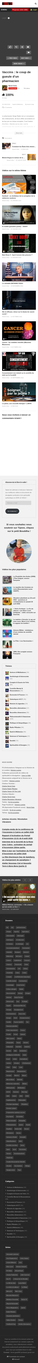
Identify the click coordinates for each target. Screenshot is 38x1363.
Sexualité (23, 1137)
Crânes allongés (11, 989)
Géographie (9, 1042)
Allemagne (20, 936)
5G (7, 927)
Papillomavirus (10, 1100)
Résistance (9, 1133)
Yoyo (19, 1170)
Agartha (16, 931)
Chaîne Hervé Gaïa (8, 786)
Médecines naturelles (12, 1083)
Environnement (11, 1014)
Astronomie (25, 948)
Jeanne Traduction (12, 1275)
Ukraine (8, 1166)
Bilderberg (9, 956)
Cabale (27, 956)
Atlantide (9, 952)
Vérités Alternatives (24, 1324)
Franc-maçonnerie (12, 1030)
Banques (17, 952)
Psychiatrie (9, 1116)
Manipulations (21, 1071)
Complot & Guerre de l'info (19, 682)
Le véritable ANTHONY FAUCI (12, 283)
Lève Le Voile (26, 775)
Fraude (8, 1034)
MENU (5, 10)
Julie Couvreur (25, 1275)
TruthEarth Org (10, 1324)
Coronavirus (23, 981)
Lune (20, 1067)
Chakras (9, 964)
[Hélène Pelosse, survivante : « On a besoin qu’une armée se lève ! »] (19, 893)
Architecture (20, 940)
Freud (15, 1034)
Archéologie (19, 944)
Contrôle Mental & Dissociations (18, 1197)
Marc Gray (18, 1291)
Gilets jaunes (10, 1038)
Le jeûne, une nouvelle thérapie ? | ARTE (16, 403)
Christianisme (10, 968)
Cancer (8, 960)
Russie (26, 1129)
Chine (26, 964)
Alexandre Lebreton (12, 1254)
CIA (19, 968)
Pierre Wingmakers (12, 1308)
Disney (20, 993)
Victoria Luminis (16, 770)
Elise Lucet (9, 1266)
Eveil (15, 1018)
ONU (21, 1096)
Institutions (23, 1051)
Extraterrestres (24, 1018)
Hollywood (9, 1046)
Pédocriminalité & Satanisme (20, 716)
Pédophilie (22, 1120)
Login (34, 10)
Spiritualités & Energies (18, 745)
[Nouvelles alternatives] (7, 709)
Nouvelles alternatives (18, 708)
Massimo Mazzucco (12, 1295)
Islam (24, 1055)
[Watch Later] (28, 47)
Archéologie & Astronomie (19, 676)
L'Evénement (26, 1063)
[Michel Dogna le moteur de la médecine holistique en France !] (19, 159)
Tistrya (20, 1320)
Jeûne (15, 1059)
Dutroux (8, 997)
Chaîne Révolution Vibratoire (11, 799)
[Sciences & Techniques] (7, 737)
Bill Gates (19, 956)
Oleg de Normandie (12, 1303)
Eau (18, 1001)
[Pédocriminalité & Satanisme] (7, 718)
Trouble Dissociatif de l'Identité (15, 1162)
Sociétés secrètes (11, 1145)
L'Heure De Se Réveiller (21, 1279)
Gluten (19, 1038)
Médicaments (10, 1088)
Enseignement (18, 1009)
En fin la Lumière (15, 810)
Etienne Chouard (21, 1266)
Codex (24, 973)
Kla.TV (8, 1279)
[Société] (7, 741)
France (23, 1030)
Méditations (21, 1088)
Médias (24, 1083)
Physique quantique (12, 1104)
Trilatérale (9, 1157)
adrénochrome (21, 927)
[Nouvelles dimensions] (7, 713)
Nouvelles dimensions (18, 712)
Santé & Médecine (17, 104)
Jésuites (16, 1063)
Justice (8, 1063)
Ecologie (24, 1001)
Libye (8, 1067)
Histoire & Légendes (17, 703)
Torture (8, 1153)
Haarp (18, 1042)
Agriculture (25, 931)
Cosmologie (10, 985)
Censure (27, 960)
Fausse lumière (18, 1022)
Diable (21, 989)
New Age (24, 1092)
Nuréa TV (24, 1299)
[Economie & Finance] (7, 695)
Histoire (25, 1042)
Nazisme (16, 1092)
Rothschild (18, 1129)
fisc (27, 1022)
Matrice (16, 1075)
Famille (8, 1022)
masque (8, 1075)
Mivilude (19, 1079)
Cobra (17, 973)
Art (27, 944)
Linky (14, 1067)
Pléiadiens (24, 1104)
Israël (8, 1059)
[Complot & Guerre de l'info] (7, 684)
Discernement (10, 993)
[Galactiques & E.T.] (7, 700)
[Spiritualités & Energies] (7, 746)
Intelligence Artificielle (13, 1055)
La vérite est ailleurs (12, 1287)
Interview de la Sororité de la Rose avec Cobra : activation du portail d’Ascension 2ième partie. (17, 845)
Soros (22, 1145)
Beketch (26, 952)
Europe (8, 1018)
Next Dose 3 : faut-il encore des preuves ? (17, 255)
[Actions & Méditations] (7, 673)
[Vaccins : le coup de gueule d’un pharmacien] (19, 184)
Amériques (9, 940)
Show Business (11, 1141)
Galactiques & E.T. (16, 699)
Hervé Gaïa (30, 807)
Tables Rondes (10, 1320)
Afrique (8, 931)
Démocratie (10, 1001)
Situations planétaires (13, 1316)
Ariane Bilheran (11, 1262)
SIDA (20, 1141)
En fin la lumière (13, 802)
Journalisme (23, 1059)
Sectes (18, 1133)
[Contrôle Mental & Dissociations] (7, 690)
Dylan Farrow (18, 997)
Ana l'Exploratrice (11, 1258)
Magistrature (10, 1071)
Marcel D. (9, 1291)
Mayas (24, 1075)
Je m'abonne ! (12, 511)
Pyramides (19, 1116)
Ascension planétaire (12, 948)
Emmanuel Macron (19, 1005)
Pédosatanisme (11, 1125)
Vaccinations (8, 138)
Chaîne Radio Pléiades (9, 789)
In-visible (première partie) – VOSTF (15, 226)
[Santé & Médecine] (7, 732)
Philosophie (22, 1100)
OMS (7, 1096)
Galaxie (22, 1034)
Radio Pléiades (15, 727)
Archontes (9, 944)
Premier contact (11, 1108)
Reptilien (9, 1129)
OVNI (27, 1096)
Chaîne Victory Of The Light (11, 791)
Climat (25, 968)
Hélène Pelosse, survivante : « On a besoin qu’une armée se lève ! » (17, 906)
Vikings (27, 1166)
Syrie (14, 1149)
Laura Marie (22, 1283)
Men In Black (10, 1079)
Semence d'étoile (11, 1137)
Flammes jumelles (11, 1026)
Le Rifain (24, 1287)
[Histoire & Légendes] (7, 704)
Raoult (28, 1125)
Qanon (21, 1125)
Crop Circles (20, 985)
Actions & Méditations (18, 672)
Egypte (8, 1005)
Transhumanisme (19, 1153)
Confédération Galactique (22, 977)
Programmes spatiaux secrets (15, 1112)
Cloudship (9, 973)
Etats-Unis (22, 1014)
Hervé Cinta (12, 86)
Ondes (14, 1096)
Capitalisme (17, 960)
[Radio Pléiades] (7, 728)
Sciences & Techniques (18, 736)
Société (13, 740)
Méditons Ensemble (12, 1299)
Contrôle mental (11, 981)
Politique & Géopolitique (19, 723)
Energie (8, 1009)
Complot (9, 977)
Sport (8, 1149)
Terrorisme (22, 1149)
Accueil (17, 1359)
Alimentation (10, 936)
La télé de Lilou (10, 1283)
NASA (8, 1092)
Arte (20, 1262)
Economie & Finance (17, 695)
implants (27, 1046)
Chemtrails (18, 964)
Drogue (28, 993)
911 (12, 927)
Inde (15, 1051)
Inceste (8, 1051)
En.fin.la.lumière (13, 813)
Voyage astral (10, 1170)
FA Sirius (9, 1271)
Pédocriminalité (11, 1120)
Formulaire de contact (17, 1356)
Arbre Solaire (24, 1258)
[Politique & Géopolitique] (7, 723)
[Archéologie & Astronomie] (7, 678)
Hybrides (18, 1046)
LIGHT (4, 18)
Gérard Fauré (19, 1271)
